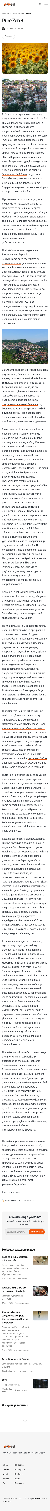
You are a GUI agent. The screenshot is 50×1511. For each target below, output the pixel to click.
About (5, 1474)
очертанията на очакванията (20, 404)
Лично (28, 13)
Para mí (6, 1478)
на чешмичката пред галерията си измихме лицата (20, 259)
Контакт (19, 1483)
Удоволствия (16, 1200)
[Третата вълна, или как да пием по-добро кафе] (25, 1295)
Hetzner (8, 1501)
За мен (6, 1469)
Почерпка (19, 1465)
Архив (5, 1465)
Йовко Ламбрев (16, 28)
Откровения (28, 1200)
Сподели (8, 36)
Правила (18, 1474)
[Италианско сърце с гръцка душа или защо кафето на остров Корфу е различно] (25, 1331)
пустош (6, 800)
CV (4, 1483)
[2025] (25, 1385)
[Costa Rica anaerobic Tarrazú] (25, 1365)
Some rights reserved (33, 1498)
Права (17, 1478)
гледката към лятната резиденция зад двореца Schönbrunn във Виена (24, 170)
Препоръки (19, 1469)
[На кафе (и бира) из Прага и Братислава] (25, 1267)
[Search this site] (40, 4)
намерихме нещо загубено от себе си (23, 728)
